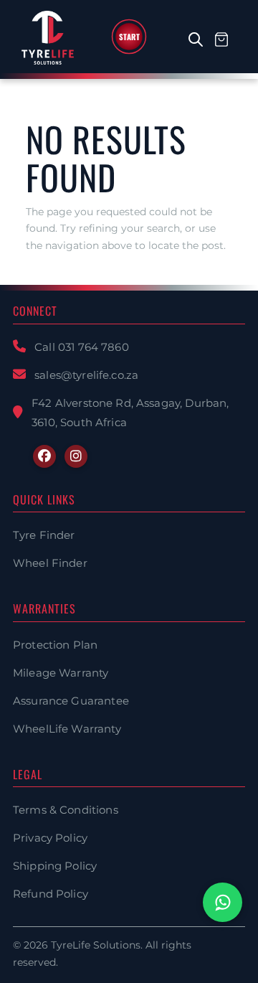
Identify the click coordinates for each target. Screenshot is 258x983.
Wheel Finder (50, 563)
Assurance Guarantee (71, 700)
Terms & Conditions (65, 810)
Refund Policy (50, 893)
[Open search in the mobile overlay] (203, 39)
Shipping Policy (55, 866)
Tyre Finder (44, 535)
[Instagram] (75, 456)
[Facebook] (44, 456)
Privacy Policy (50, 838)
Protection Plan (55, 645)
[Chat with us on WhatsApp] (222, 902)
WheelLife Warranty (67, 728)
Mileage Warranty (60, 672)
